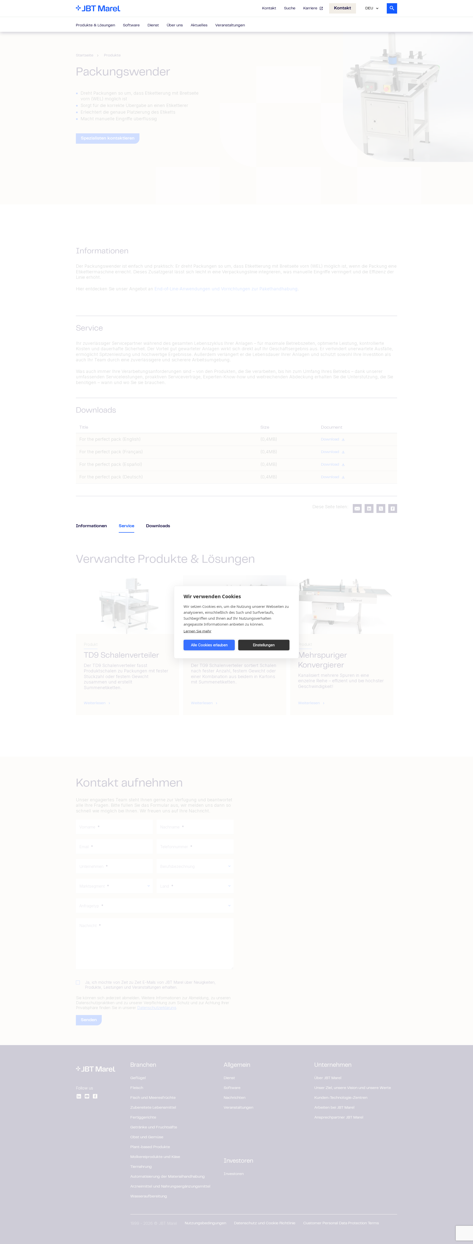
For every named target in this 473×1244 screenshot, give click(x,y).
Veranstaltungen (230, 25)
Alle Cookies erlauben (209, 645)
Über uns (175, 25)
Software (131, 25)
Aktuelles (199, 25)
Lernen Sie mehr (197, 630)
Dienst (153, 25)
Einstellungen (264, 645)
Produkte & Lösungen (95, 25)
